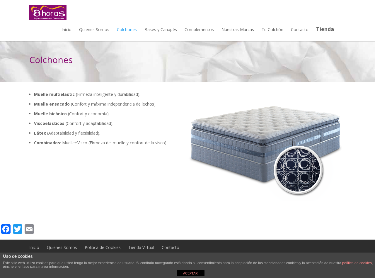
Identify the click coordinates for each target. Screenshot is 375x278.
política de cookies (357, 263)
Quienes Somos (94, 29)
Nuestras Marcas (237, 29)
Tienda (325, 29)
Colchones (127, 29)
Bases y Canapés (160, 29)
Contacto (299, 29)
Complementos (199, 29)
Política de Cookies (103, 247)
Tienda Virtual (141, 247)
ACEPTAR (190, 273)
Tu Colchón (272, 29)
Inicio (66, 29)
